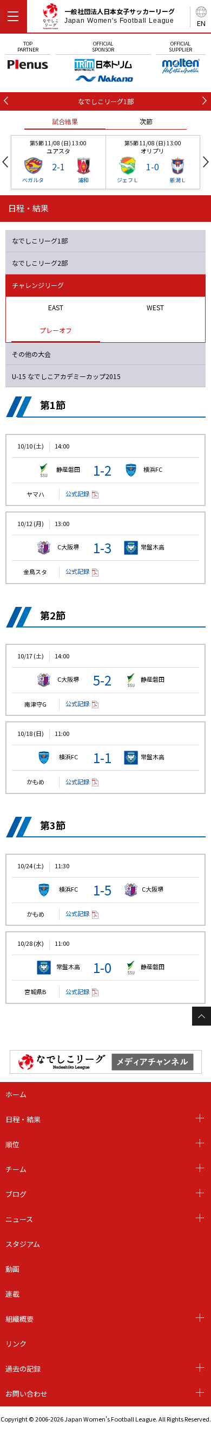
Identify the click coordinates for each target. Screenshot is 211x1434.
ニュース (19, 1219)
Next (206, 162)
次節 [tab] (146, 121)
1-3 (102, 547)
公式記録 (77, 493)
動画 (12, 1269)
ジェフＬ (128, 180)
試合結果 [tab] (65, 121)
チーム (16, 1169)
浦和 (83, 180)
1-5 (102, 889)
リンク (16, 1344)
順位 (12, 1144)
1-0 (102, 967)
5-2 (102, 679)
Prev (5, 162)
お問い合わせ (26, 1393)
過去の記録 (23, 1368)
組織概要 (19, 1319)
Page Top (201, 1016)
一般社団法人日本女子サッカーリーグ (119, 15)
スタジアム (22, 1244)
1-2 (102, 469)
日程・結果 (23, 1119)
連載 (12, 1294)
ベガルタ (33, 180)
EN (201, 23)
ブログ (16, 1194)
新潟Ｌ (178, 180)
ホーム (16, 1094)
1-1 (102, 757)
